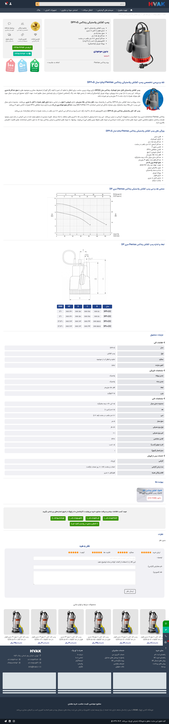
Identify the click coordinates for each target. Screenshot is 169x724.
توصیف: (159, 557)
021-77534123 (111, 518)
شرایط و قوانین (119, 663)
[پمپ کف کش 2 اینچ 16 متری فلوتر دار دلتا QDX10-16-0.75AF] (44, 622)
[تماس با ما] (166, 636)
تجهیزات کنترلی (51, 10)
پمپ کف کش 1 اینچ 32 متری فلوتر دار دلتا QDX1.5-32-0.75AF (71, 638)
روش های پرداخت (159, 663)
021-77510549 (76, 518)
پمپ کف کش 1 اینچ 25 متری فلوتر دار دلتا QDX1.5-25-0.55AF (98, 638)
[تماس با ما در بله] (166, 630)
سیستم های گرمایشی (105, 10)
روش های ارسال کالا (159, 660)
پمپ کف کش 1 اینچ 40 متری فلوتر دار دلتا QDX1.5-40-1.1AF (17, 638)
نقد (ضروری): (157, 572)
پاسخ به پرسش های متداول (114, 657)
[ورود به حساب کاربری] (10, 4)
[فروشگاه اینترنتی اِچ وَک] (157, 4)
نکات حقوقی (120, 666)
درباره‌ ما (80, 654)
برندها (163, 666)
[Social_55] (10, 721)
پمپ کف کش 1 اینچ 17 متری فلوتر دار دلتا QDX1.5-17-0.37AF (125, 638)
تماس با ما (79, 657)
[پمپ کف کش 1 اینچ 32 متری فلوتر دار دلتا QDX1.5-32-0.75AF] (71, 622)
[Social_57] (5, 721)
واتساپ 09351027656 (21, 47)
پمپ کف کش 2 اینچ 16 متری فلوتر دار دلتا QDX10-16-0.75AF (44, 638)
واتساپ (80, 663)
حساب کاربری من (118, 654)
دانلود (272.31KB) (154, 498)
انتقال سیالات (87, 10)
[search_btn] (37, 4)
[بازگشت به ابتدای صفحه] (166, 648)
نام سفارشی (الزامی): (155, 566)
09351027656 (20, 53)
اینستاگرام (79, 660)
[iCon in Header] (131, 10)
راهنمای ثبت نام (160, 654)
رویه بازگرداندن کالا (117, 660)
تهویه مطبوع (122, 10)
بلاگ (38, 10)
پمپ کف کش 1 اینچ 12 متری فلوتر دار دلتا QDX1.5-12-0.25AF (153, 638)
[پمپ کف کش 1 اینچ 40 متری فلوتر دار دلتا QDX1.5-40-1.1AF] (16, 622)
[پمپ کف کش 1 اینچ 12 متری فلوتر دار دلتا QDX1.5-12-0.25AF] (153, 622)
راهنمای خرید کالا (160, 657)
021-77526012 (93, 518)
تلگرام (81, 666)
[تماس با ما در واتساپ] (166, 624)
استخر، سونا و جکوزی (69, 10)
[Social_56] (14, 721)
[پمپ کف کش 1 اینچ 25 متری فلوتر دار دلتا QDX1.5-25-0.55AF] (98, 622)
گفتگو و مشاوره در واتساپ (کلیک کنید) (83, 524)
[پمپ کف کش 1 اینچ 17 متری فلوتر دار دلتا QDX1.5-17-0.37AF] (125, 622)
